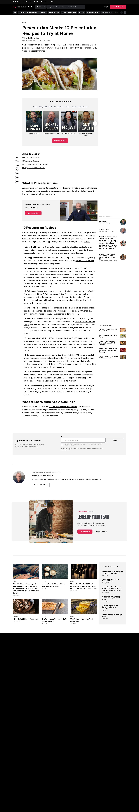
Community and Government (28, 12)
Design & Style (54, 12)
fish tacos (74, 294)
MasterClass (16, 1)
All (15, 12)
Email (62, 436)
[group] (34, 123)
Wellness (43, 12)
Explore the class (40, 485)
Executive (44, 1)
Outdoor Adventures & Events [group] (83, 107)
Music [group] (68, 107)
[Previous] (121, 12)
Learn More (100, 531)
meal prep (26, 238)
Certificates (27, 1)
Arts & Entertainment (69, 12)
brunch (87, 241)
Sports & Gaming (93, 12)
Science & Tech (107, 12)
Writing (81, 12)
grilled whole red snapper (57, 311)
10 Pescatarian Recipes (30, 161)
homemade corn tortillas (34, 297)
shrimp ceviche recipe (33, 381)
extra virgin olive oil (56, 344)
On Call (36, 1)
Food (24, 23)
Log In (106, 7)
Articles (30, 7)
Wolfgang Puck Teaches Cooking (33, 168)
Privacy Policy (67, 449)
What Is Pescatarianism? (31, 157)
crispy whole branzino (85, 261)
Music (116, 12)
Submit (115, 440)
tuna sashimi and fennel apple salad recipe (74, 388)
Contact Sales (85, 531)
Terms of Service (99, 448)
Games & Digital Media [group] (41, 107)
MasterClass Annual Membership (63, 407)
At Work (52, 1)
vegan (31, 194)
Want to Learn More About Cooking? (35, 164)
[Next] (125, 12)
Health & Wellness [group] (58, 107)
